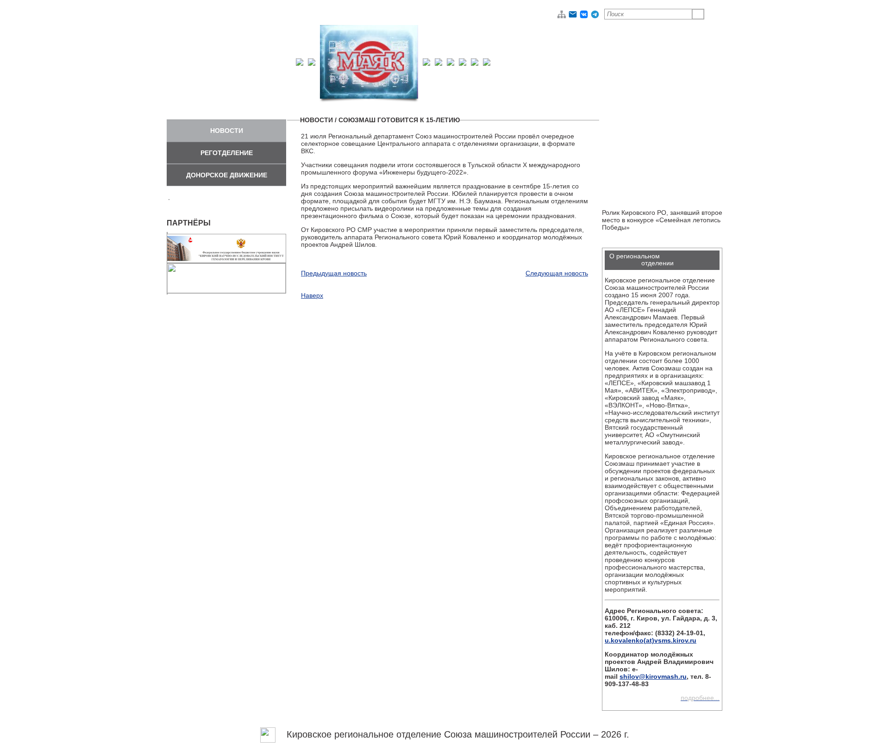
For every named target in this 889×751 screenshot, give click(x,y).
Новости (226, 130)
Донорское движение (226, 175)
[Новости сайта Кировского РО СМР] (267, 734)
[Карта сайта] (561, 16)
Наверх (312, 295)
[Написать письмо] (572, 16)
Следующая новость (557, 273)
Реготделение (226, 152)
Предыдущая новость (334, 273)
